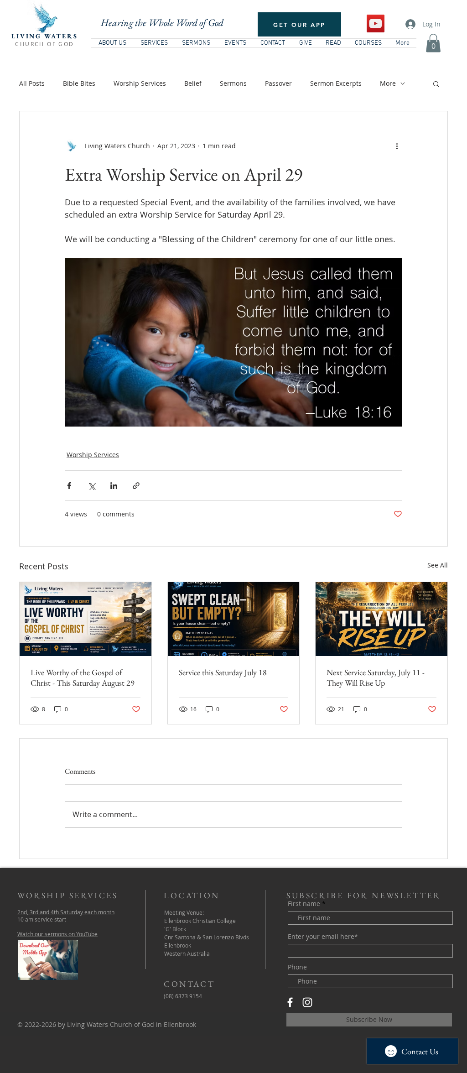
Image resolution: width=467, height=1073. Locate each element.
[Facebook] (290, 1002)
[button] (433, 43)
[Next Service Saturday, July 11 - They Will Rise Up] (381, 619)
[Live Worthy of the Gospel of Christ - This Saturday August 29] (85, 619)
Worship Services (140, 83)
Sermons (233, 83)
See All (437, 565)
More (388, 83)
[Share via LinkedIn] (113, 485)
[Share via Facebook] (69, 485)
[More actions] (396, 146)
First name (304, 904)
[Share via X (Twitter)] (91, 485)
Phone (297, 967)
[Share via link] (136, 485)
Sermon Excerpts (336, 83)
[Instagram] (307, 1002)
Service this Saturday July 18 (223, 672)
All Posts (32, 83)
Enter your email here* (323, 936)
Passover (278, 83)
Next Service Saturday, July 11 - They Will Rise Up (376, 677)
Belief (193, 83)
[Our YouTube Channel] (375, 23)
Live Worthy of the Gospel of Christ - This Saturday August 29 (83, 677)
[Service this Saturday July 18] (234, 619)
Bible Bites (79, 83)
